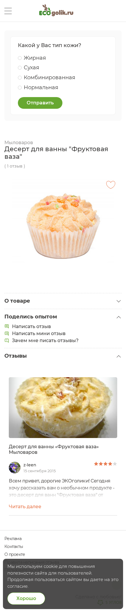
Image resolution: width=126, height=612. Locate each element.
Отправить (40, 103)
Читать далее (25, 506)
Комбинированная (49, 77)
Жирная (35, 58)
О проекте (14, 554)
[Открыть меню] (8, 11)
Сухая (31, 67)
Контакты (13, 546)
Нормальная (41, 87)
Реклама (12, 538)
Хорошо (26, 598)
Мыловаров (18, 142)
